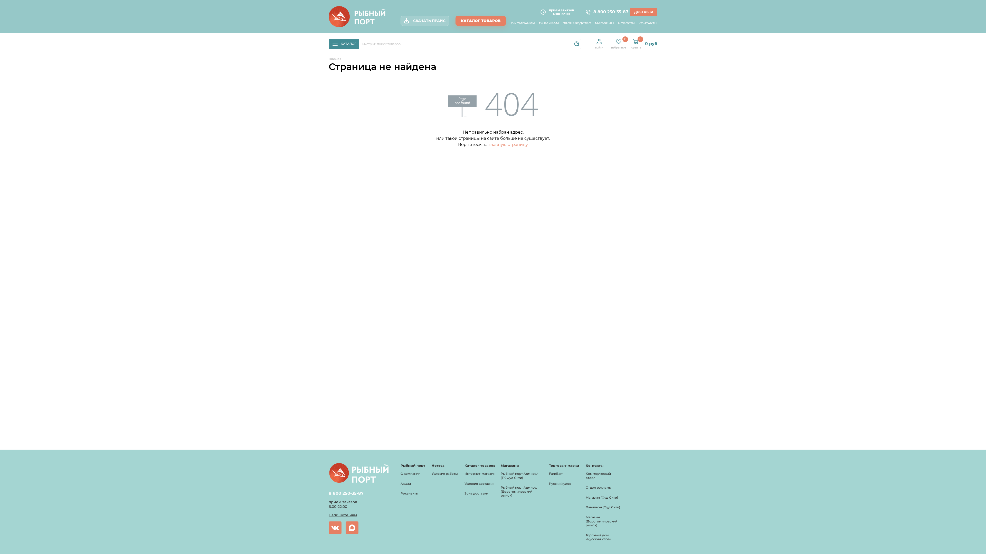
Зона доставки (476, 493)
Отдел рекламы (599, 487)
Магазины (604, 23)
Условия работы (445, 474)
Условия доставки (479, 484)
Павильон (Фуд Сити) (603, 507)
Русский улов (560, 484)
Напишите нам (343, 515)
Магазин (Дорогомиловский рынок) (601, 521)
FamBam (556, 474)
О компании (523, 23)
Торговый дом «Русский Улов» (598, 537)
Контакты (648, 23)
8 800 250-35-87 (608, 12)
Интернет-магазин (479, 474)
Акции (406, 484)
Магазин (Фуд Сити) (602, 497)
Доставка (643, 12)
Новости (626, 23)
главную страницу (508, 144)
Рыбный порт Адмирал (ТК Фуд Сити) (519, 476)
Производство (577, 23)
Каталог (348, 44)
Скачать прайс (429, 20)
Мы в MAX (352, 527)
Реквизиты (410, 493)
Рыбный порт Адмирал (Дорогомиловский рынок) (519, 491)
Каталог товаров (480, 20)
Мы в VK (335, 527)
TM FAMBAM (549, 23)
